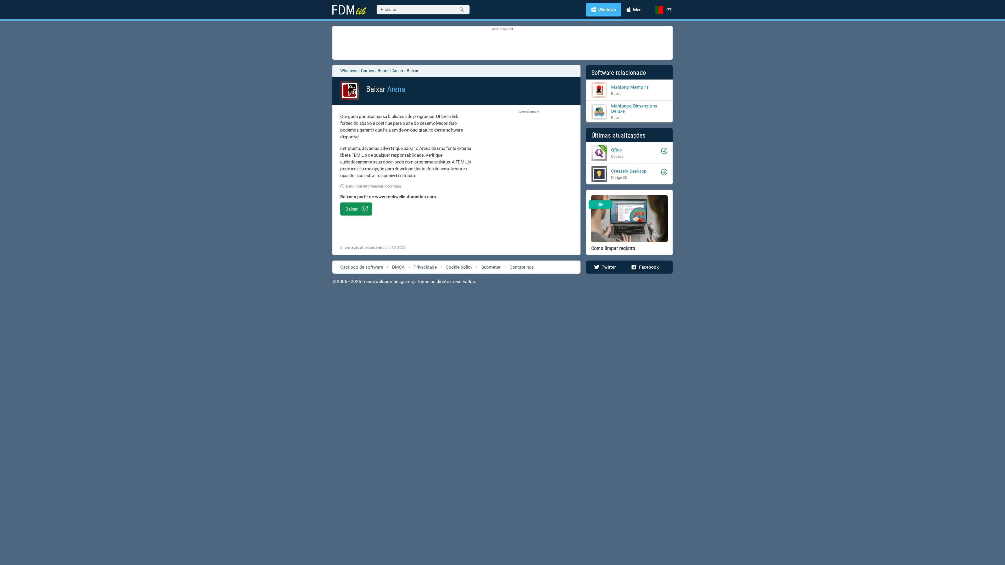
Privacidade (425, 267)
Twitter (609, 267)
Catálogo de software (361, 267)
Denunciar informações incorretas (373, 186)
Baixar (351, 209)
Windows (348, 70)
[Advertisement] (502, 43)
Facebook (649, 267)
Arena (397, 70)
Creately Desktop (629, 171)
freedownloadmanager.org (388, 281)
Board (383, 70)
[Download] (664, 151)
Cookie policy (459, 267)
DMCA (398, 267)
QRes (616, 149)
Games (367, 70)
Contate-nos (522, 267)
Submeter (491, 267)
